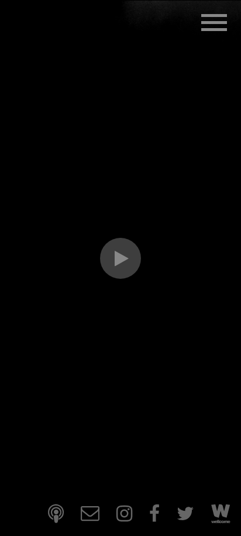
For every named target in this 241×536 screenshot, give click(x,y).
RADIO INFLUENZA (110, 49)
